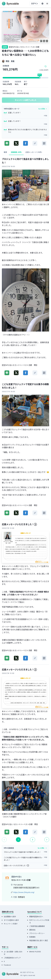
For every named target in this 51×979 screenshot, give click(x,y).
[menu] (47, 3)
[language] (42, 3)
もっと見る (41, 109)
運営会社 (32, 930)
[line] (7, 143)
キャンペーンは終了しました (25, 100)
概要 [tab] (5, 152)
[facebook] (25, 143)
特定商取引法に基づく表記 (38, 940)
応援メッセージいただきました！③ (16, 865)
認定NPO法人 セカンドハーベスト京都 (24, 47)
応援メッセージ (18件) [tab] (34, 152)
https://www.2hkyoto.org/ (23, 892)
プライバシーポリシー (37, 933)
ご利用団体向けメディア (12, 958)
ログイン (34, 3)
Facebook (7, 965)
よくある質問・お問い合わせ (13, 953)
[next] (46, 839)
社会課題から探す (10, 916)
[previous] (4, 839)
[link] (34, 143)
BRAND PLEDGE (35, 952)
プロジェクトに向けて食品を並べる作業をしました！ (22, 852)
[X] (16, 143)
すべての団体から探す (11, 920)
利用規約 (32, 937)
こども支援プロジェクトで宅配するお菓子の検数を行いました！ (23, 859)
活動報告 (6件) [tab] (16, 152)
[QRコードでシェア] (44, 143)
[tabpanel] (25, 499)
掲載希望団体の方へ (36, 916)
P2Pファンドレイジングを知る (39, 921)
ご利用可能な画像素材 (37, 926)
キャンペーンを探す (11, 924)
